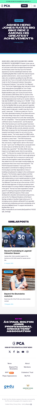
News (10, 364)
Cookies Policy (9, 404)
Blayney (28, 404)
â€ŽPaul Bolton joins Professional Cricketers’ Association (18, 325)
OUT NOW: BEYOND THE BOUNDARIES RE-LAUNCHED (18, 1)
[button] (35, 6)
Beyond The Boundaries (13, 368)
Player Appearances (10, 376)
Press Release (19, 20)
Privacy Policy (17, 404)
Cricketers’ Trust (27, 373)
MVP (9, 373)
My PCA (27, 376)
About (27, 364)
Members (27, 367)
